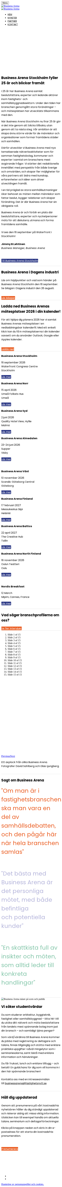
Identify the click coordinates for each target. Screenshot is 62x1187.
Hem (10, 14)
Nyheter (12, 17)
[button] (19, 260)
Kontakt (13, 24)
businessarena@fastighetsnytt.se (26, 1083)
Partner (12, 21)
